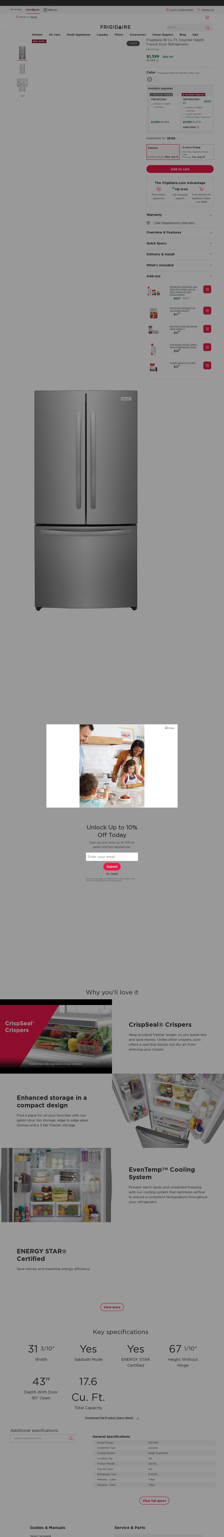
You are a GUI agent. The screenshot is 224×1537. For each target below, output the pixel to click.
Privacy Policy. (116, 881)
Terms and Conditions (95, 881)
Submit (112, 866)
